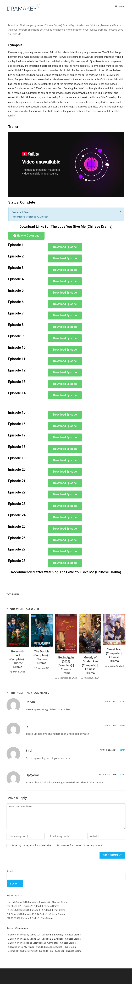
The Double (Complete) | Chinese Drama (42, 657)
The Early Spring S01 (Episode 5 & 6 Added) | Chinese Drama (37, 901)
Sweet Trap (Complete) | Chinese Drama (114, 655)
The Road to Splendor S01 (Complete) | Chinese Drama (48, 942)
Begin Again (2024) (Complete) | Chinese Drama (66, 665)
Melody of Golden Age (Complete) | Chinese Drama (90, 665)
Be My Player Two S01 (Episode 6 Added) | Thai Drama (48, 946)
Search (10, 871)
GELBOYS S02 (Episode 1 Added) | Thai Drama (30, 918)
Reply (122, 701)
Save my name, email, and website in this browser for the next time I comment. (57, 845)
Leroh (13, 934)
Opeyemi (32, 775)
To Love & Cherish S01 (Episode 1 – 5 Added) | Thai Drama (36, 909)
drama (15, 594)
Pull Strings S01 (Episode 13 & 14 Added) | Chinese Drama (36, 914)
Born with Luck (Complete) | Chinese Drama (17, 659)
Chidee (13, 946)
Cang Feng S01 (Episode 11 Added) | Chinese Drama (33, 905)
